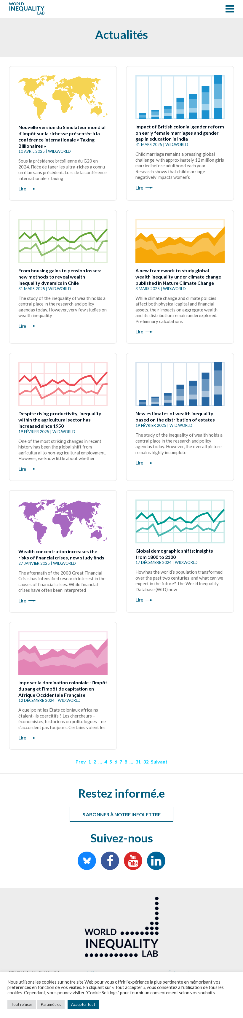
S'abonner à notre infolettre (122, 814)
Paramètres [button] (51, 1004)
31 (138, 761)
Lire (22, 188)
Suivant (159, 761)
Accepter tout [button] (83, 1004)
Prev (81, 761)
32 (145, 761)
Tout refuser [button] (21, 1004)
